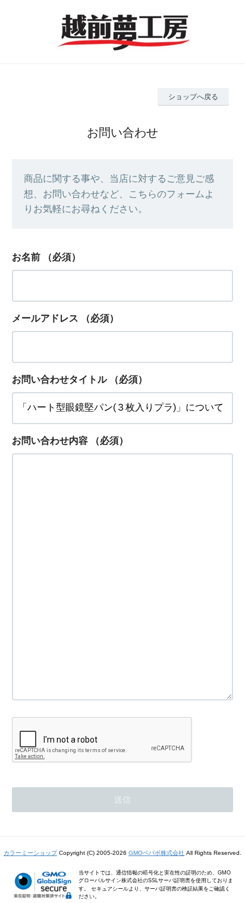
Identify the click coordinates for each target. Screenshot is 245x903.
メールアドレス (45, 318)
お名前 (26, 257)
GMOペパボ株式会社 (156, 853)
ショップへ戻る (193, 97)
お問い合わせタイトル (59, 379)
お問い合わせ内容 (50, 440)
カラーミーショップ (30, 853)
